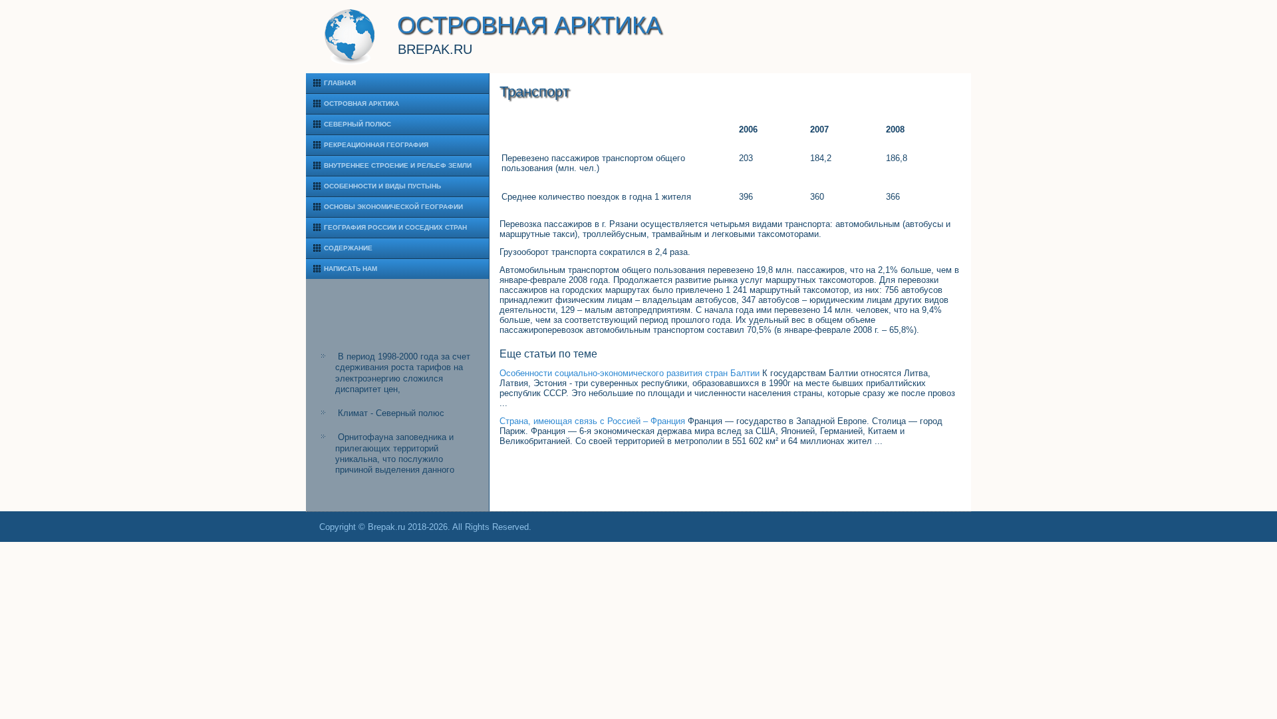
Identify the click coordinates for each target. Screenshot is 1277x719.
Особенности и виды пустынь (382, 186)
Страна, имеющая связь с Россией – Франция (592, 421)
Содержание (348, 248)
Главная (340, 83)
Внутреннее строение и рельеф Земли (398, 165)
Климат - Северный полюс (391, 413)
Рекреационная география (376, 144)
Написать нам (350, 268)
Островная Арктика (361, 103)
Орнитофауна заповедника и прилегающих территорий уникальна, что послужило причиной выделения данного (394, 453)
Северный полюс (357, 124)
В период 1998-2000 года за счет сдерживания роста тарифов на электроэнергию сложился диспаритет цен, (402, 373)
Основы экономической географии (393, 206)
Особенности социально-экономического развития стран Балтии (629, 373)
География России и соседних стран (395, 227)
